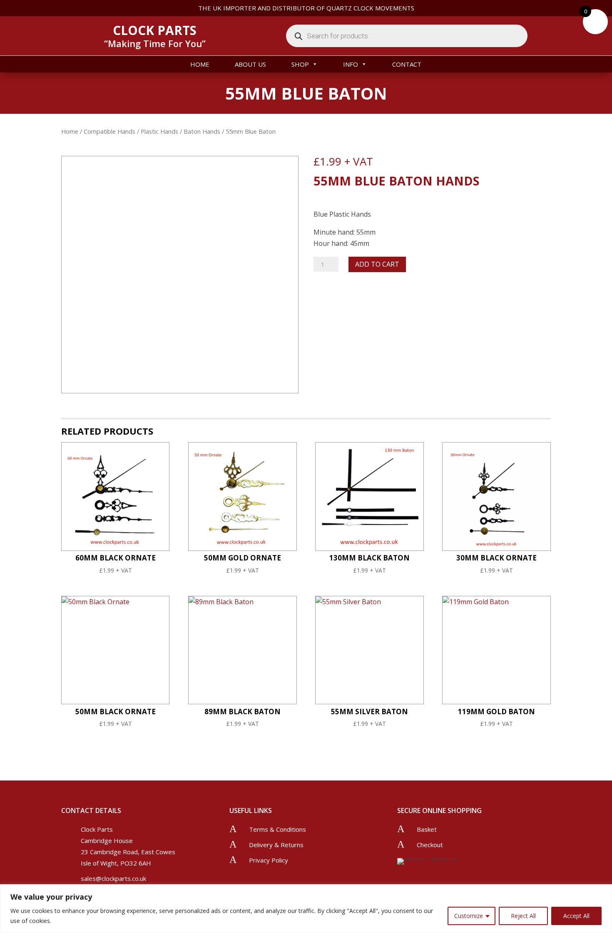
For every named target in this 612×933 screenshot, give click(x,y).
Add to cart (377, 264)
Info (350, 64)
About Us (250, 64)
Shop (300, 64)
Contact (406, 64)
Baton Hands (202, 131)
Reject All (523, 916)
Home (199, 64)
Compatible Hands (109, 131)
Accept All (576, 916)
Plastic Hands (159, 131)
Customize (468, 916)
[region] (306, 908)
